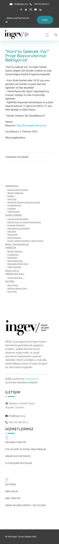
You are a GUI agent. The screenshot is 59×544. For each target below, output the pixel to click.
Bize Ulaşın (12, 285)
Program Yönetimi (16, 225)
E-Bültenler (13, 254)
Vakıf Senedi (13, 211)
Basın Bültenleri (15, 261)
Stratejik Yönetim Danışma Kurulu (23, 202)
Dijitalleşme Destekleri (18, 228)
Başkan (10, 196)
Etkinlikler (12, 257)
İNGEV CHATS (12, 270)
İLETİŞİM (9, 281)
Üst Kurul (11, 199)
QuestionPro (31, 378)
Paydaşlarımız (14, 205)
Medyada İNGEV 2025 (18, 264)
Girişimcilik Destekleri (18, 219)
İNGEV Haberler (15, 251)
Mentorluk (12, 234)
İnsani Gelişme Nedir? (17, 190)
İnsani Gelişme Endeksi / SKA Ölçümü (25, 241)
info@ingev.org (21, 4)
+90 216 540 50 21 (41, 4)
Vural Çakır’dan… (15, 277)
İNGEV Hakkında (15, 193)
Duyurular (12, 291)
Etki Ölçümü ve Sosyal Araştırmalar (24, 222)
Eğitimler (11, 231)
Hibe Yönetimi (14, 237)
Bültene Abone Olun (17, 288)
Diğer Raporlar (14, 267)
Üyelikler (11, 208)
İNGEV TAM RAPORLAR (17, 244)
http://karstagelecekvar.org (31, 125)
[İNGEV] (23, 34)
